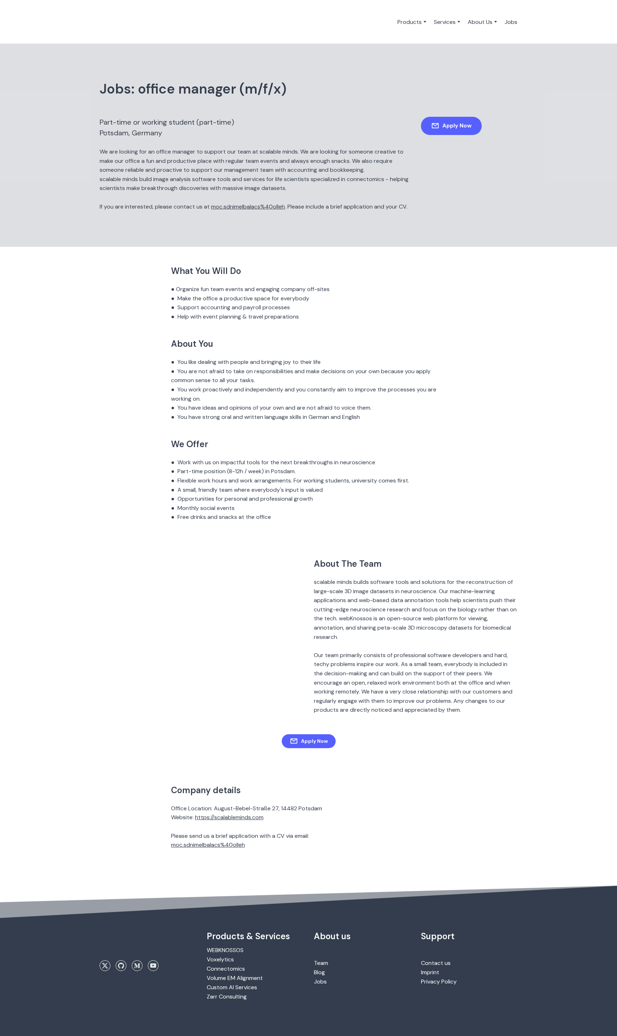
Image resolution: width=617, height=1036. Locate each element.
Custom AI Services (232, 987)
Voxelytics (220, 959)
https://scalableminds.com (229, 817)
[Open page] (130, 942)
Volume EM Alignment (235, 978)
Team (321, 963)
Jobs (511, 22)
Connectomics (226, 968)
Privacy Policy (439, 981)
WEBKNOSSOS (225, 950)
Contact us (436, 963)
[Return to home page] (129, 22)
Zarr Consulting (227, 996)
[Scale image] (148, 592)
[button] (451, 126)
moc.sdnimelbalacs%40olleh (248, 206)
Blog (319, 972)
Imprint (430, 972)
